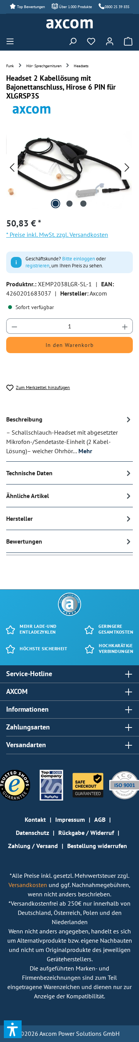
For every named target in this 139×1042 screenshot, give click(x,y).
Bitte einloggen (78, 258)
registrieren (37, 265)
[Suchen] (72, 41)
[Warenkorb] (126, 41)
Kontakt (35, 819)
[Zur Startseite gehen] (69, 24)
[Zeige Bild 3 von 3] (83, 204)
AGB (99, 819)
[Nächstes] (127, 167)
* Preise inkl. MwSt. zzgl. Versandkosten (57, 234)
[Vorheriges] (12, 167)
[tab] (69, 435)
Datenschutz (32, 832)
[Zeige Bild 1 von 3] (56, 204)
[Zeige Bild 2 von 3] (69, 204)
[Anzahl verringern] (14, 326)
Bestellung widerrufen (97, 846)
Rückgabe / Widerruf (86, 832)
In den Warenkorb (70, 345)
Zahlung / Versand (33, 846)
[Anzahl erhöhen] (125, 326)
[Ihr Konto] (109, 41)
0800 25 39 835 (117, 6)
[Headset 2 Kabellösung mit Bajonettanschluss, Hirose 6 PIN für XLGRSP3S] (69, 167)
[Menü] (12, 41)
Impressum (70, 819)
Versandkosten (28, 885)
